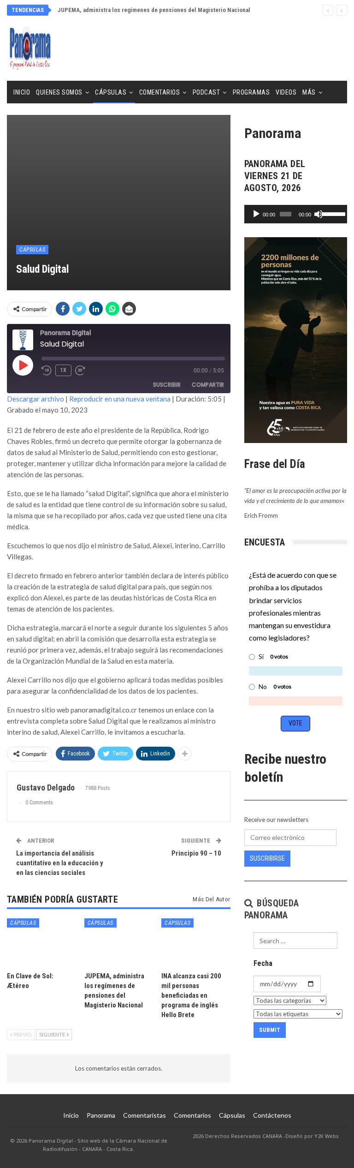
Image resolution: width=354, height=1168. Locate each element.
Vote (295, 723)
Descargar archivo (35, 399)
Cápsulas (110, 92)
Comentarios (159, 92)
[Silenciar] (318, 214)
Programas (251, 92)
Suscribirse (267, 858)
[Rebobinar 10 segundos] (46, 370)
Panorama (101, 1115)
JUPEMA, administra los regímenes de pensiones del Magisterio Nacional (154, 9)
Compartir (208, 385)
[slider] (332, 213)
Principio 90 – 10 (196, 853)
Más (309, 92)
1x (63, 370)
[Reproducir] (256, 214)
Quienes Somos (59, 92)
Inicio (21, 92)
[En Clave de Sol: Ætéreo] (41, 942)
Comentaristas (144, 1115)
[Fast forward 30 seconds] (80, 370)
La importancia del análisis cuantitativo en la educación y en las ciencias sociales (59, 863)
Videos (286, 92)
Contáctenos (272, 1115)
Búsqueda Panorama (271, 909)
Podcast (206, 92)
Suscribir (167, 385)
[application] (295, 214)
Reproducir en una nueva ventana (120, 399)
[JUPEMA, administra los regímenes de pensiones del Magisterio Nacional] (118, 942)
